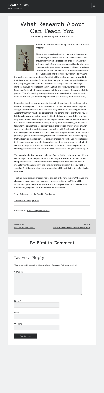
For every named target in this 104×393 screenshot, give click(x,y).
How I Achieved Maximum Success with (71, 227)
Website (18, 323)
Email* (17, 312)
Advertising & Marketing (38, 210)
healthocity (49, 36)
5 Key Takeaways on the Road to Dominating (35, 194)
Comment (18, 271)
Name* (17, 301)
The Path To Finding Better (26, 200)
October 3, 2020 (65, 36)
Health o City (19, 5)
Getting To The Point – (24, 227)
